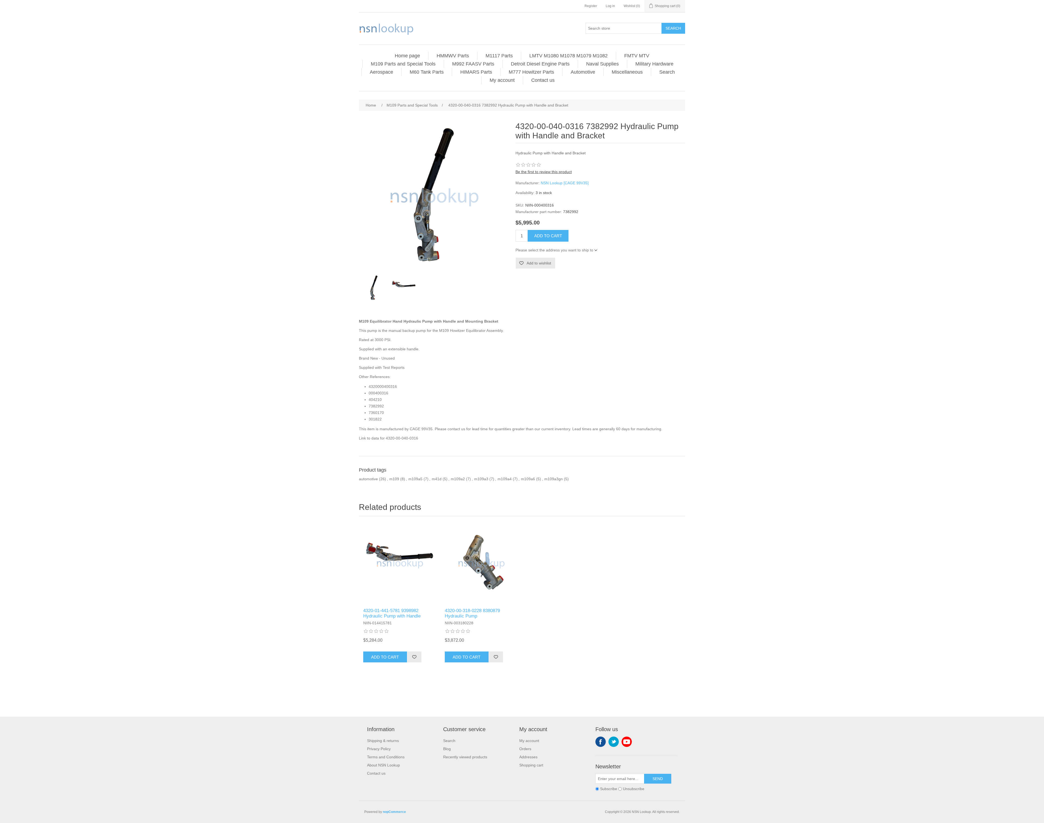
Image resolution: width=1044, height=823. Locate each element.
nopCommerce (394, 812)
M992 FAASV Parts (473, 64)
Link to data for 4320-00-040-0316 (388, 438)
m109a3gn (553, 479)
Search (673, 28)
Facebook (600, 742)
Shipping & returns (383, 740)
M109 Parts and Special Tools (403, 64)
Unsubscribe (633, 789)
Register (591, 6)
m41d (437, 479)
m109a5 (415, 479)
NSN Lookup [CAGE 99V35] (565, 183)
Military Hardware (654, 64)
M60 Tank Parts (427, 72)
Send (657, 779)
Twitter (613, 742)
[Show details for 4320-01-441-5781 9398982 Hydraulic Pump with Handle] (400, 563)
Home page (407, 55)
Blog (447, 749)
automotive (368, 479)
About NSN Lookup (383, 765)
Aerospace (381, 72)
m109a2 (458, 479)
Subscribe (608, 789)
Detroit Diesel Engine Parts (540, 64)
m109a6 (528, 479)
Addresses (528, 757)
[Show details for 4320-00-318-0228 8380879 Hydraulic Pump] (481, 563)
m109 (394, 479)
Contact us (543, 80)
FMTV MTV (636, 55)
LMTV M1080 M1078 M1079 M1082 (568, 55)
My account (502, 80)
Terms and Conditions (386, 757)
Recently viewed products (465, 757)
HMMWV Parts (453, 55)
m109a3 (481, 479)
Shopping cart (531, 765)
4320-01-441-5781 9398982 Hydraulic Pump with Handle (392, 613)
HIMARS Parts (476, 72)
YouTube (627, 742)
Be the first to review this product (543, 172)
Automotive (583, 72)
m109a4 (505, 479)
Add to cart (548, 235)
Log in (610, 6)
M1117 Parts (499, 55)
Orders (525, 749)
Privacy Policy (379, 749)
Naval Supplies (602, 64)
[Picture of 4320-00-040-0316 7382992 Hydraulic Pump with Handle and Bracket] (373, 288)
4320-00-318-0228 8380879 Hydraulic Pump (472, 613)
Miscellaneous (627, 72)
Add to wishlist (539, 263)
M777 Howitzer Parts (531, 72)
